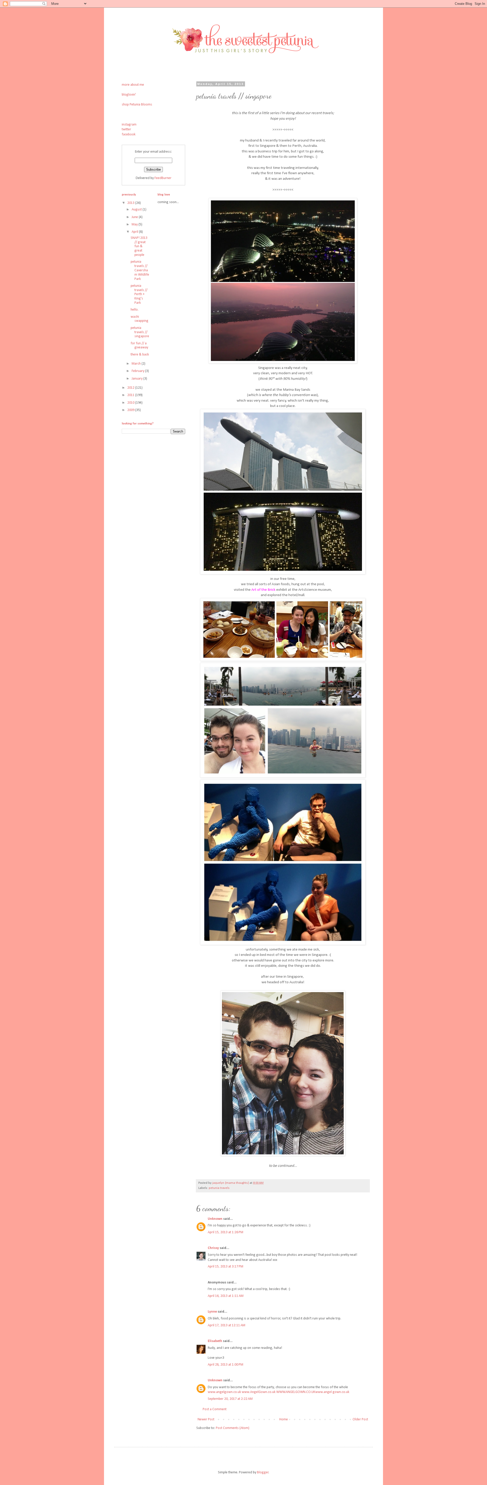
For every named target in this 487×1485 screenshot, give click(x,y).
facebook (128, 134)
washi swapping (139, 319)
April (135, 232)
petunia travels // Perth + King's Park (139, 294)
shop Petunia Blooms (137, 104)
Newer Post (206, 1419)
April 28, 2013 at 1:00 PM (225, 1365)
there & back (140, 354)
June (135, 217)
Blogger (263, 1472)
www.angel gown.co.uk (332, 1392)
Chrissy (213, 1248)
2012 (131, 388)
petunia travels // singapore (140, 332)
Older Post (360, 1419)
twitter (126, 129)
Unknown (215, 1219)
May (135, 224)
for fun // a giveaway (139, 346)
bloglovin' (129, 95)
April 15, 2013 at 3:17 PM (225, 1266)
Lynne (212, 1312)
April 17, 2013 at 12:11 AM (226, 1325)
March (137, 364)
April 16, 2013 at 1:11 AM (226, 1296)
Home (283, 1419)
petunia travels (219, 1188)
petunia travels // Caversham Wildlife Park (140, 270)
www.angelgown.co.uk (224, 1392)
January (137, 379)
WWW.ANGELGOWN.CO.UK (295, 1392)
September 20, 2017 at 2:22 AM (230, 1399)
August (137, 209)
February (138, 371)
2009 (131, 410)
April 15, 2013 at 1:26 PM (225, 1232)
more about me (133, 85)
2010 (131, 403)
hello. (134, 310)
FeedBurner (162, 178)
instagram (129, 125)
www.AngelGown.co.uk (258, 1392)
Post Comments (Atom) (232, 1428)
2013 (131, 203)
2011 (131, 395)
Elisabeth (215, 1341)
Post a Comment (215, 1409)
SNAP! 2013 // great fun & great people (139, 246)
